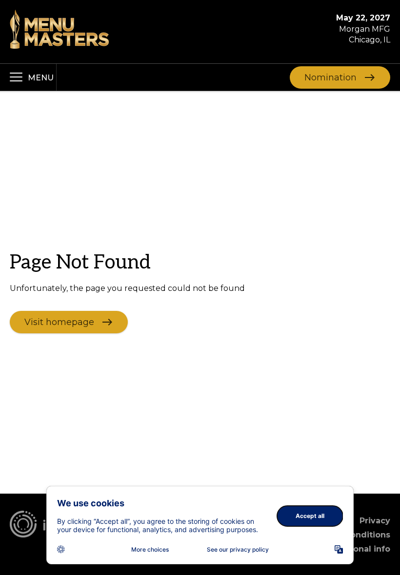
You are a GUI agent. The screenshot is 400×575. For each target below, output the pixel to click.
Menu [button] (41, 77)
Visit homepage (59, 321)
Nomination (330, 77)
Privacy (375, 520)
